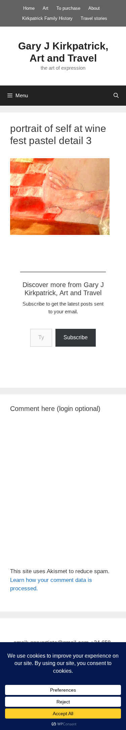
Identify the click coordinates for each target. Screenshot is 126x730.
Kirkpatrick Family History (47, 18)
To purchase (68, 8)
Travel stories (94, 18)
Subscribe (76, 337)
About (94, 8)
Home (29, 8)
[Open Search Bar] (116, 95)
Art (45, 8)
